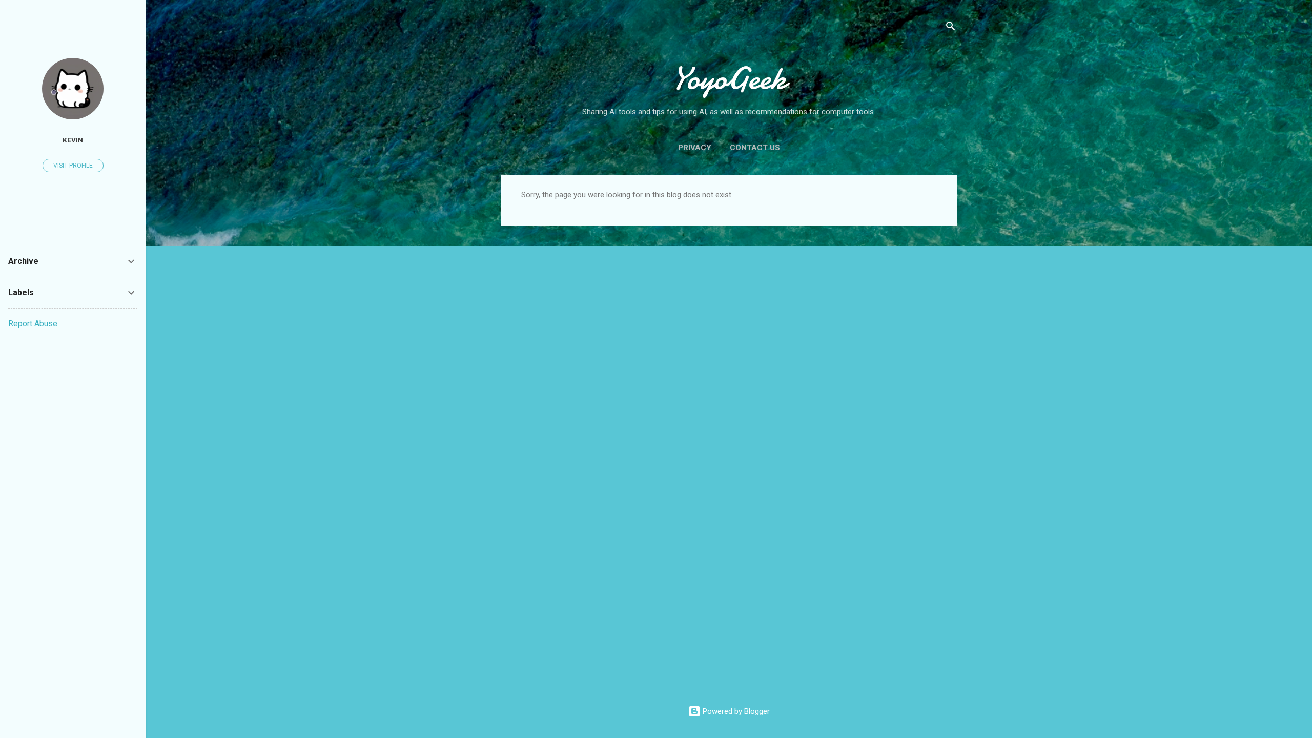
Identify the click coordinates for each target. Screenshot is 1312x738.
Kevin (73, 140)
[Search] (951, 28)
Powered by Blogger (735, 711)
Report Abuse (32, 324)
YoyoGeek (729, 78)
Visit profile (73, 165)
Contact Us (755, 147)
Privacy (694, 147)
